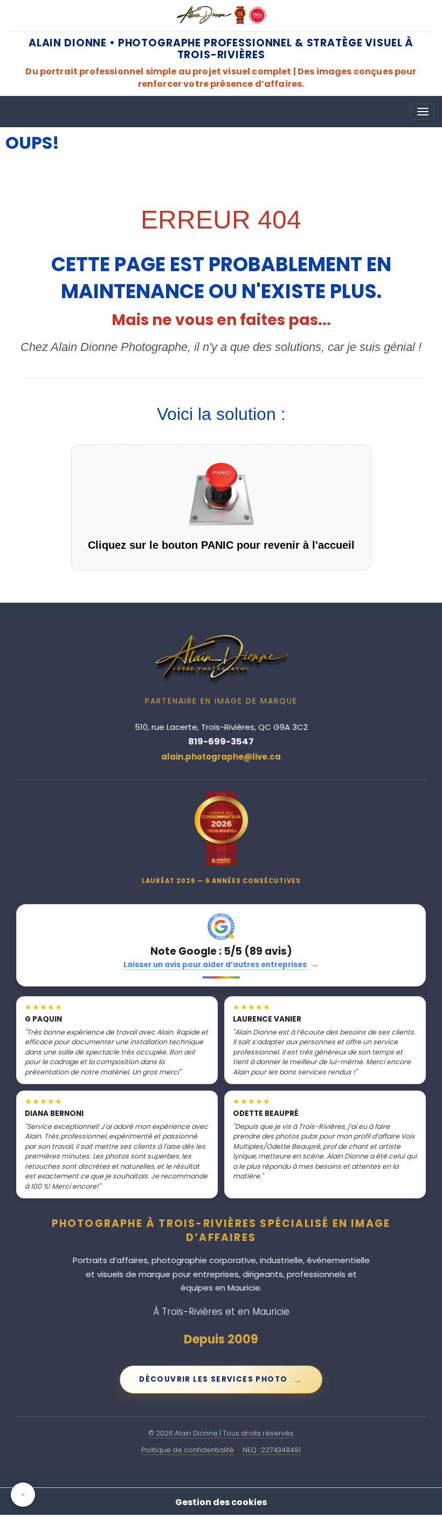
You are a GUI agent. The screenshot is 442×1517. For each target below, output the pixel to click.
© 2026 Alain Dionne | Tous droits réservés (221, 1433)
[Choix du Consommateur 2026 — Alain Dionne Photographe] (221, 829)
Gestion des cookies (221, 1502)
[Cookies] (23, 1494)
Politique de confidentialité (187, 1449)
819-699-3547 (221, 741)
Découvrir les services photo (221, 1379)
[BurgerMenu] (422, 112)
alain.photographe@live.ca (221, 756)
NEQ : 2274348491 (272, 1449)
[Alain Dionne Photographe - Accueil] (221, 15)
